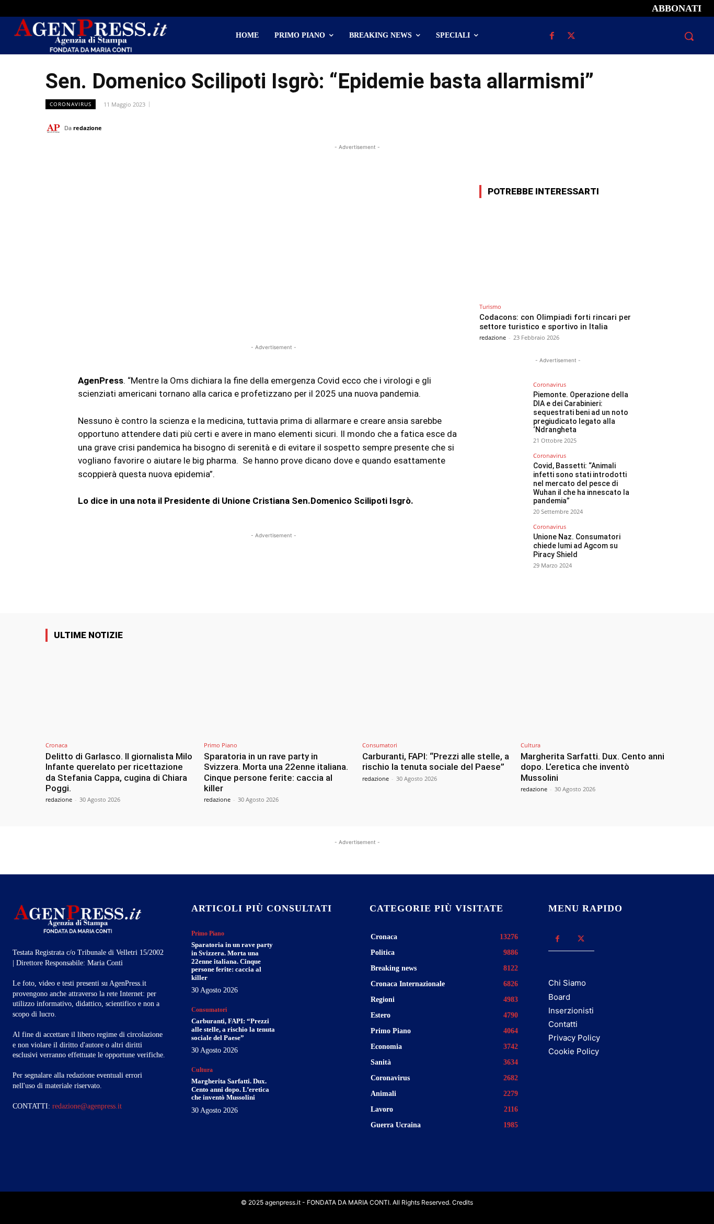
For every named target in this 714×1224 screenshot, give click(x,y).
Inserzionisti (571, 1010)
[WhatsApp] (610, 127)
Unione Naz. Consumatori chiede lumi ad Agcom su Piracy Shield (576, 546)
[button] (688, 36)
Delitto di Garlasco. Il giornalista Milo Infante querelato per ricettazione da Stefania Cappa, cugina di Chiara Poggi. (118, 772)
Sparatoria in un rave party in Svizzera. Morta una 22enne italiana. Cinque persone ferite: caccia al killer (276, 772)
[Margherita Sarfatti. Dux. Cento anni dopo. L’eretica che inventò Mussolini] (595, 693)
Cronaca (56, 745)
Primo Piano (220, 745)
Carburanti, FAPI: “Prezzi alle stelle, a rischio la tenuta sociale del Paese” (435, 761)
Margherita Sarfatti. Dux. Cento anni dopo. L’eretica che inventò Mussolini (592, 767)
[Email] (634, 127)
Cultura (530, 745)
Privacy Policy (574, 1038)
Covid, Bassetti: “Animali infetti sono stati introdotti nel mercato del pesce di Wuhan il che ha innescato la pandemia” (581, 483)
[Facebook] (552, 36)
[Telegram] (658, 127)
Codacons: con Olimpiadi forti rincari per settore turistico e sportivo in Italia (555, 322)
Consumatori (379, 745)
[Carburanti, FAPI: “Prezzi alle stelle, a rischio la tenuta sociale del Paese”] (436, 693)
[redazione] (54, 128)
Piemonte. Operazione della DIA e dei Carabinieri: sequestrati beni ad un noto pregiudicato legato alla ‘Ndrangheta (580, 412)
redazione (87, 128)
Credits (462, 1202)
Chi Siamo (567, 983)
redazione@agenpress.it (87, 1106)
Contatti (563, 1024)
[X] (572, 36)
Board (559, 997)
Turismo (490, 306)
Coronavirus (70, 104)
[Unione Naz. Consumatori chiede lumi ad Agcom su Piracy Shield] (502, 547)
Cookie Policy (573, 1051)
